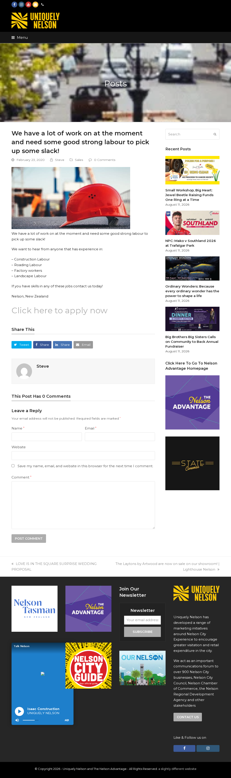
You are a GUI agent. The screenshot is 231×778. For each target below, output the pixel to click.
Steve (59, 160)
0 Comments (105, 160)
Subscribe (142, 631)
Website (19, 447)
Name (18, 428)
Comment (21, 477)
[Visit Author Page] (24, 371)
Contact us (188, 717)
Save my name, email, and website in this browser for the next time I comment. (85, 466)
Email (90, 428)
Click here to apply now (60, 310)
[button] (20, 37)
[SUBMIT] (215, 134)
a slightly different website (177, 769)
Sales (79, 160)
